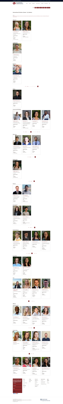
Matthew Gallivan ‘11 (26, 241)
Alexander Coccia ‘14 (45, 342)
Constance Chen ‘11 (16, 54)
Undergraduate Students (36, 386)
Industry (40, 7)
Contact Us (21, 400)
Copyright (14, 399)
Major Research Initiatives (36, 380)
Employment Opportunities (24, 385)
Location (38, 7)
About (27, 3)
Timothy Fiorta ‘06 (44, 289)
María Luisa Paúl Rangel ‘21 (26, 268)
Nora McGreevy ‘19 (16, 267)
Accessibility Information (15, 401)
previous (28, 86)
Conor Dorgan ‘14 (25, 195)
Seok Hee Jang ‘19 (35, 241)
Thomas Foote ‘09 (15, 241)
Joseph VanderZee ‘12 (35, 146)
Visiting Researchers (43, 381)
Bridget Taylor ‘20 (15, 171)
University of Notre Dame (19, 399)
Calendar (42, 3)
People (30, 3)
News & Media (46, 3)
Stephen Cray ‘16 (15, 195)
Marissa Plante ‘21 (16, 216)
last (33, 353)
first (25, 86)
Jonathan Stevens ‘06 (16, 146)
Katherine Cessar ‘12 (35, 342)
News (47, 381)
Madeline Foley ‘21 (25, 31)
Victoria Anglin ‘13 (25, 289)
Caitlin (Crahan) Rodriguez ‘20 (15, 290)
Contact (24, 381)
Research (33, 3)
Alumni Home (48, 7)
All (35, 7)
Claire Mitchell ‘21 (44, 241)
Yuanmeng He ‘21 (34, 121)
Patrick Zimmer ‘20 (16, 75)
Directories (30, 380)
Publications (36, 382)
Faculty (35, 383)
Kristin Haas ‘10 (25, 121)
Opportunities (38, 3)
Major (43, 7)
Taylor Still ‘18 (25, 146)
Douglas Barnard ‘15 (35, 289)
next (34, 253)
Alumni (30, 381)
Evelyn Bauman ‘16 (16, 31)
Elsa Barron (15, 342)
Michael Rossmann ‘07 (16, 100)
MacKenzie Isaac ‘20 (45, 121)
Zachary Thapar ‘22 (25, 216)
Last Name (14, 385)
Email (14, 388)
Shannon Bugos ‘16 (25, 342)
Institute (24, 380)
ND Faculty (42, 380)
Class (45, 7)
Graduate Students (37, 384)
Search (49, 3)
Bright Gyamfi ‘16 (15, 121)
